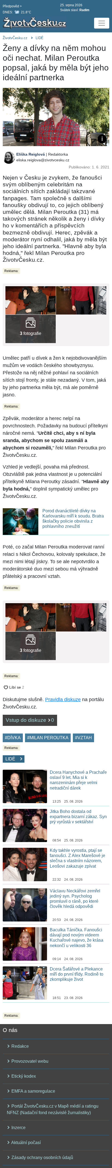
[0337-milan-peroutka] (30, 328)
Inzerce (18, 1127)
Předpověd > (12, 6)
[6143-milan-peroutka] (30, 300)
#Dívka (13, 737)
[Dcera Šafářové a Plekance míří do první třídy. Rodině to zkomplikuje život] (25, 982)
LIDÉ (39, 38)
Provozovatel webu (29, 1061)
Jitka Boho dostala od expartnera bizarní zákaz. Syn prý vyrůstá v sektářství (78, 816)
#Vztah (83, 737)
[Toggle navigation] (101, 23)
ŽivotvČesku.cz (15, 38)
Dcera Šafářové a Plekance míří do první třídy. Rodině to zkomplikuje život (76, 974)
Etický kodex (23, 1076)
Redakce (19, 1046)
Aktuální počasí (25, 1142)
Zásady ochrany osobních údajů (41, 1157)
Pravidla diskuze (63, 699)
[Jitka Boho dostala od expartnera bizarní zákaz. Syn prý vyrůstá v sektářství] (25, 825)
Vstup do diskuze (30, 720)
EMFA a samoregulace (32, 1091)
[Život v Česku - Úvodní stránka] (35, 23)
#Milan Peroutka (48, 737)
